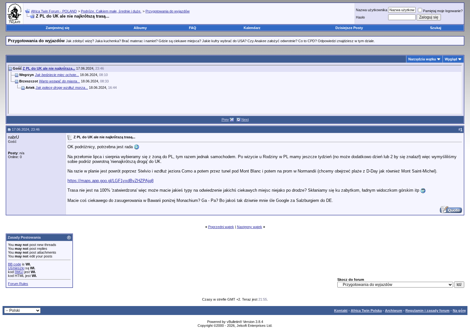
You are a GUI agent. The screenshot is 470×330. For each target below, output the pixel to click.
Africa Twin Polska (366, 310)
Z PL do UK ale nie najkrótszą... (49, 68)
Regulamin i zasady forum (427, 310)
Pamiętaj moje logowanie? (443, 11)
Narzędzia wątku (422, 59)
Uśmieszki (16, 268)
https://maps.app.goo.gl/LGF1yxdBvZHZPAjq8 (110, 180)
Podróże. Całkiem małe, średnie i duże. (111, 11)
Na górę (459, 310)
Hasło (360, 17)
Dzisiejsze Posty (349, 28)
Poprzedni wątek (221, 227)
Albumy (140, 28)
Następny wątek (249, 227)
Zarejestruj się (57, 28)
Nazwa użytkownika (371, 10)
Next (245, 119)
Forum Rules (18, 284)
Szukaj (435, 28)
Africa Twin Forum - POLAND (54, 11)
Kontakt (341, 310)
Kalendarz (252, 28)
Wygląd (451, 59)
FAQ (192, 28)
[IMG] (19, 272)
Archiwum (393, 310)
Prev (225, 119)
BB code (14, 264)
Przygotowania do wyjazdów (167, 11)
